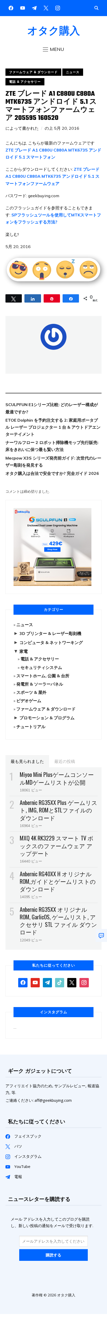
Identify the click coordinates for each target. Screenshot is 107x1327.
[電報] (47, 982)
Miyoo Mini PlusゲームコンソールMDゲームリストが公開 (57, 778)
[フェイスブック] (10, 7)
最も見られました (27, 761)
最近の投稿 (64, 761)
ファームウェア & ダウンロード (33, 72)
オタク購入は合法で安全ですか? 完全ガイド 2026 (52, 473)
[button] (53, 49)
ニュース (72, 72)
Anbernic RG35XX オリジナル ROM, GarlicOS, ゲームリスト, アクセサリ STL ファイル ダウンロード (58, 920)
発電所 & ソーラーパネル (39, 684)
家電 (23, 651)
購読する (53, 1254)
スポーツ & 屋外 (31, 692)
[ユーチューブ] (22, 7)
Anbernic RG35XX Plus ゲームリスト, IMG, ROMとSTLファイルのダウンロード (58, 810)
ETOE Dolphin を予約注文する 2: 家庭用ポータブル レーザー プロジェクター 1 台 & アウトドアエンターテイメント (53, 427)
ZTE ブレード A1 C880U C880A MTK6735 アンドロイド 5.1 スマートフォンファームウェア (52, 176)
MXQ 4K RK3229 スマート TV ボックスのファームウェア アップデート (56, 845)
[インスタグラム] (34, 7)
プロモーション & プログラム (47, 717)
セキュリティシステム (41, 667)
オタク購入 (53, 30)
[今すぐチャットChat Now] (101, 935)
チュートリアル (30, 726)
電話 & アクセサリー (25, 82)
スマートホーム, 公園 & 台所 (42, 675)
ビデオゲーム (28, 700)
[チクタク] (59, 982)
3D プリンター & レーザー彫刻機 (50, 633)
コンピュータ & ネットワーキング (51, 642)
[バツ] (46, 7)
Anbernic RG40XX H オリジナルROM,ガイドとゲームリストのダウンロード (58, 881)
